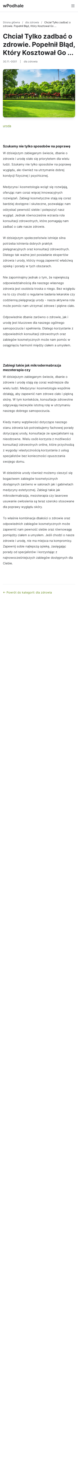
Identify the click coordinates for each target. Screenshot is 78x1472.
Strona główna (12, 22)
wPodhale (13, 5)
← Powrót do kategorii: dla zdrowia (27, 592)
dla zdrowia (32, 22)
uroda (7, 126)
